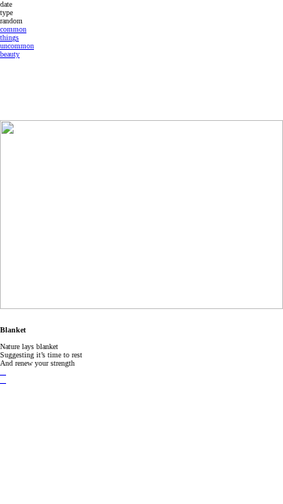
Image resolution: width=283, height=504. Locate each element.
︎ (3, 371)
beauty (10, 54)
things (9, 37)
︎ (3, 380)
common (13, 29)
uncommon (17, 46)
